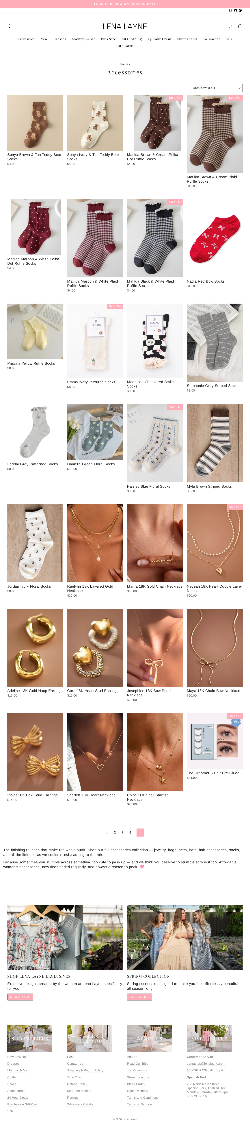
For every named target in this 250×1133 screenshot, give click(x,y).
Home (124, 64)
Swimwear (211, 39)
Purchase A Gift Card (22, 1104)
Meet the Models (79, 1091)
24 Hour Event (160, 39)
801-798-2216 (197, 1096)
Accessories (16, 1091)
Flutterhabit (187, 39)
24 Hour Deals (17, 1097)
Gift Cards (125, 46)
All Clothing (132, 39)
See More (139, 996)
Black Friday (136, 1084)
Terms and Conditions (142, 1097)
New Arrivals (16, 1057)
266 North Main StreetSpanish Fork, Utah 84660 (206, 1086)
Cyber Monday (137, 1091)
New (44, 39)
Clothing (13, 1077)
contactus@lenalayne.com (206, 1063)
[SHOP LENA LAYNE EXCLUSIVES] (65, 937)
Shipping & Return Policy (85, 1070)
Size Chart (75, 1077)
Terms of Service (139, 1104)
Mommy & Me (84, 39)
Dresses (59, 39)
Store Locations (138, 1077)
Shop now (20, 996)
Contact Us (75, 1063)
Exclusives (26, 39)
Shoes (11, 1084)
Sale (229, 39)
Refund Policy (77, 1084)
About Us (133, 1057)
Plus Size (108, 39)
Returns (73, 1097)
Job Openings (137, 1070)
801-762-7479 (197, 1070)
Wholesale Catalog (80, 1104)
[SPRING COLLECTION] (185, 937)
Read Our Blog (137, 1063)
